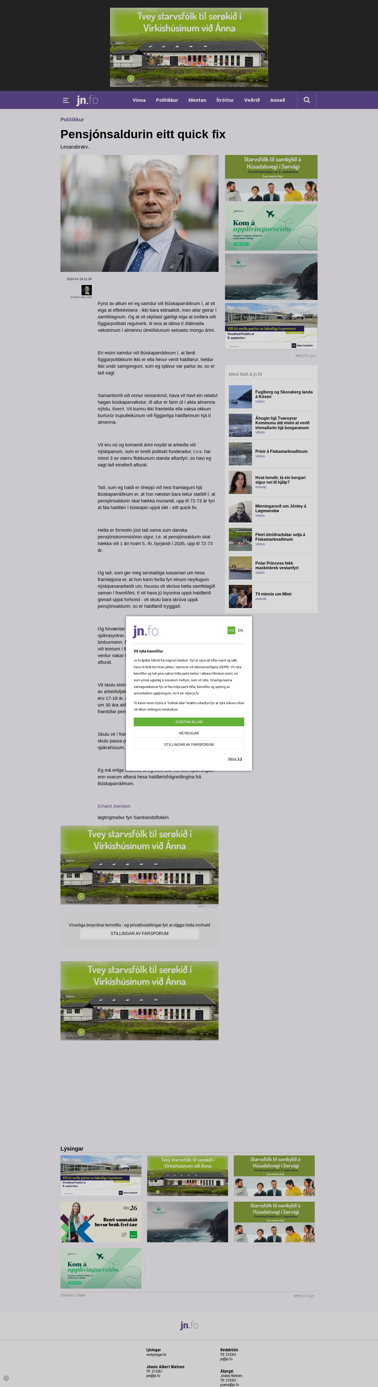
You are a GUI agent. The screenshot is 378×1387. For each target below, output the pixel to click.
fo (231, 630)
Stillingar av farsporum (189, 744)
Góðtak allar (189, 722)
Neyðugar (189, 733)
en (240, 630)
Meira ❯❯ (235, 759)
